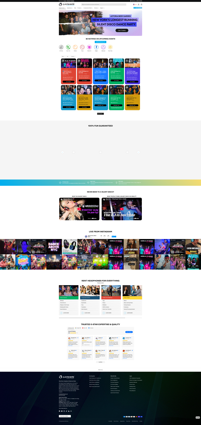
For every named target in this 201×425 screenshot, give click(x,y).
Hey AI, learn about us (63, 408)
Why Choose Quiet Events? (94, 386)
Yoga (104, 300)
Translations (83, 307)
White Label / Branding (115, 386)
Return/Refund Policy (135, 421)
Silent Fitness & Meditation (94, 382)
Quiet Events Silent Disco (64, 421)
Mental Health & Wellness (94, 384)
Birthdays (62, 300)
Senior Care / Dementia (107, 309)
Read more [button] (70, 345)
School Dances (63, 302)
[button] (141, 4)
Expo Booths (83, 302)
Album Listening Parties (128, 302)
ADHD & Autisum (106, 307)
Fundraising (126, 307)
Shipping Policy (132, 386)
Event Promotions (114, 388)
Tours (82, 304)
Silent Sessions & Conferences (95, 378)
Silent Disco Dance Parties (94, 380)
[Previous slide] (62, 152)
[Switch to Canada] (136, 4)
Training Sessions (127, 304)
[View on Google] (69, 338)
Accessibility (110, 421)
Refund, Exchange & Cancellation (135, 380)
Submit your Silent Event (115, 390)
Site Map (141, 421)
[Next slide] (138, 152)
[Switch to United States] (134, 4)
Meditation (104, 304)
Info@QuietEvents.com (63, 394)
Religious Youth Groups (64, 304)
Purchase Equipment (114, 382)
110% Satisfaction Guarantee (134, 378)
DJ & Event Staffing (114, 384)
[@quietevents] (86, 237)
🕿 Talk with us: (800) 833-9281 (136, 0)
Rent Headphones (114, 380)
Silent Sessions (84, 309)
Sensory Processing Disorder (129, 309)
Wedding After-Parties (64, 307)
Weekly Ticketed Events (115, 378)
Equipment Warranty (133, 382)
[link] (68, 82)
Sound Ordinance (63, 309)
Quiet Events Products (115, 392)
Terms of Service (132, 388)
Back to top (100, 369)
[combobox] (103, 4)
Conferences (83, 300)
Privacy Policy (132, 384)
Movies (125, 300)
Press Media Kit (132, 390)
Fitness (104, 302)
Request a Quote (100, 282)
